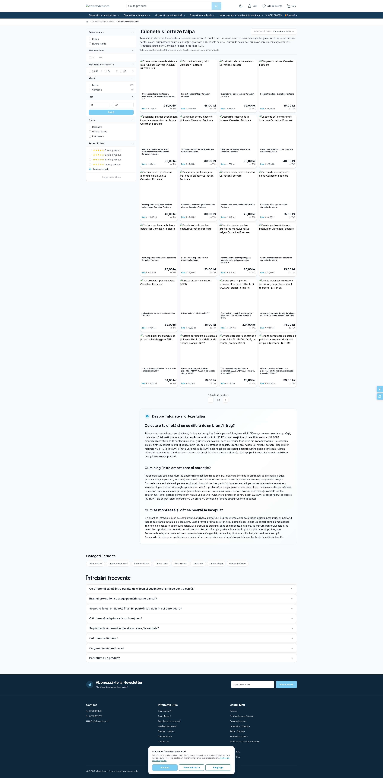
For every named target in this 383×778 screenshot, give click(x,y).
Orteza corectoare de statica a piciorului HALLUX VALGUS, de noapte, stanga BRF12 (198, 370)
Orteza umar (162, 563)
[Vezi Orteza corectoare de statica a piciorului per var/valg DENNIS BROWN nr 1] (159, 75)
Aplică (111, 112)
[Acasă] (87, 22)
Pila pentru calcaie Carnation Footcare (277, 94)
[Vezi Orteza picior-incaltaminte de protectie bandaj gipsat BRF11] (159, 350)
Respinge (218, 767)
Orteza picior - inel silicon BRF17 (195, 313)
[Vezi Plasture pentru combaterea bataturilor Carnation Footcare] (159, 239)
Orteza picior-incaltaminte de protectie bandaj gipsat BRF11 (159, 369)
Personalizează (191, 767)
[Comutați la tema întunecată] (241, 6)
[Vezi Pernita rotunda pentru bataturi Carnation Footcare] (198, 239)
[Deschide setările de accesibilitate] (380, 389)
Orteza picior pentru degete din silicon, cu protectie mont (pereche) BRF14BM (277, 314)
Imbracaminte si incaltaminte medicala (239, 15)
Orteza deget (216, 563)
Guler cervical (95, 563)
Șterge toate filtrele (111, 177)
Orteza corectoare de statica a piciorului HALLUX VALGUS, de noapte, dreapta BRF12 (238, 370)
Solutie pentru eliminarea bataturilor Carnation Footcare (276, 259)
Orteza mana (180, 563)
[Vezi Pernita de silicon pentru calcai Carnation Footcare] (277, 186)
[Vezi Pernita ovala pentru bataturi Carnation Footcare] (238, 186)
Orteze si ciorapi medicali (169, 15)
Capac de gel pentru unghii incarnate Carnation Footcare (276, 150)
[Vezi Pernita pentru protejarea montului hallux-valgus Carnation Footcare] (159, 186)
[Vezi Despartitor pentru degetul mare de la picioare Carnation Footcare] (198, 186)
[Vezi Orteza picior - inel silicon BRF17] (198, 295)
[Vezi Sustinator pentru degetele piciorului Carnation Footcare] (198, 131)
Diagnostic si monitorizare (102, 15)
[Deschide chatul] (380, 396)
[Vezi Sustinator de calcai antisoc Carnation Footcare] (238, 75)
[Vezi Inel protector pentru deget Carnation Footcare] (159, 295)
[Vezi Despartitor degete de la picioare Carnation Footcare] (238, 131)
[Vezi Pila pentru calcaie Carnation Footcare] (277, 75)
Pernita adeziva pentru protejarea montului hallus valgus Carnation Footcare (236, 260)
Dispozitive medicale (201, 15)
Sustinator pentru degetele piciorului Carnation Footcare (197, 150)
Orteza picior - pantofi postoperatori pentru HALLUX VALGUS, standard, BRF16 (237, 315)
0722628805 (275, 15)
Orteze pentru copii (118, 563)
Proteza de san (141, 563)
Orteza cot (198, 563)
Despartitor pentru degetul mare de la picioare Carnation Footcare (198, 206)
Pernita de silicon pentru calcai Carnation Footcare (273, 206)
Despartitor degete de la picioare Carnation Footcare (235, 150)
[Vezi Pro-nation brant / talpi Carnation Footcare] (198, 75)
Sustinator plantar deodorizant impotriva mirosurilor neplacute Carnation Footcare (155, 151)
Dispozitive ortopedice (136, 15)
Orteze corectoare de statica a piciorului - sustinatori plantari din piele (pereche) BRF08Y (277, 370)
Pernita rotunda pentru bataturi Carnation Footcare (194, 259)
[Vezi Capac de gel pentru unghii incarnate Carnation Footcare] (277, 131)
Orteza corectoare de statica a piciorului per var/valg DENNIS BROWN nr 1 (158, 96)
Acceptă (165, 767)
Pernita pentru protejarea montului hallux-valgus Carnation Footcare (157, 206)
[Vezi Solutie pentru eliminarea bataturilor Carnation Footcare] (277, 239)
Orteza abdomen (237, 563)
